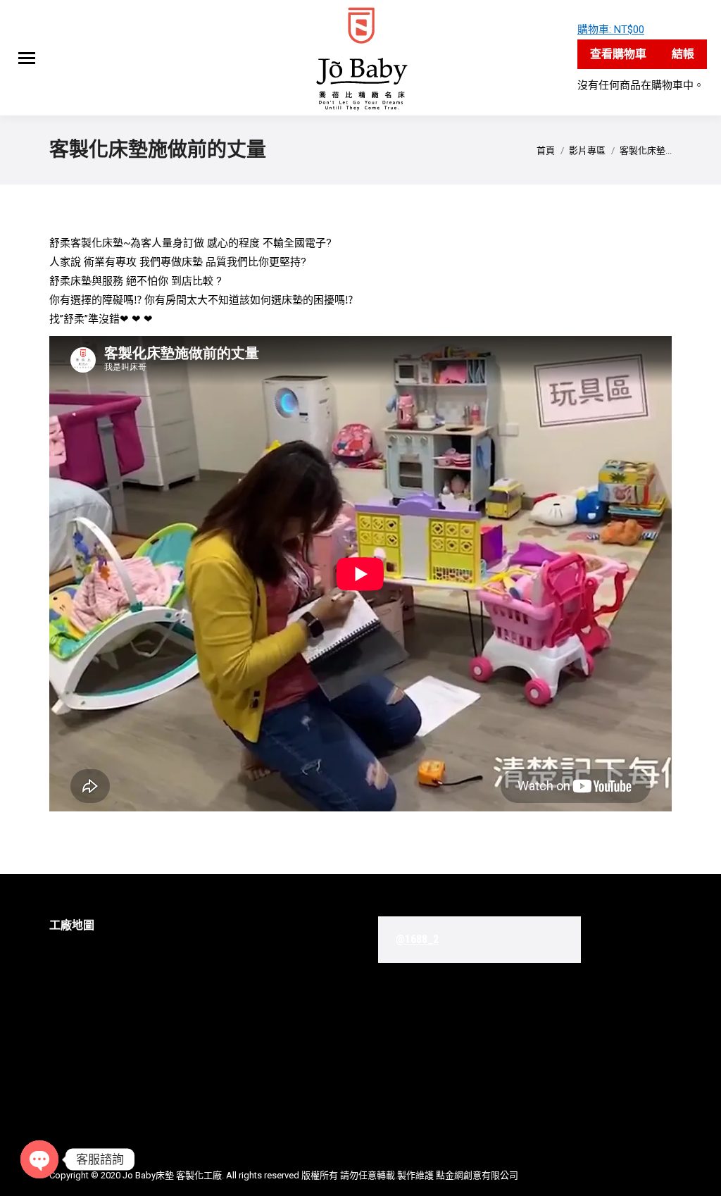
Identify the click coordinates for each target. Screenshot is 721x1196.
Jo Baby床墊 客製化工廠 (172, 1175)
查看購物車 (618, 54)
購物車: (610, 29)
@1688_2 (417, 939)
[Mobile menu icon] (26, 58)
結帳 (683, 54)
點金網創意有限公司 (477, 1175)
